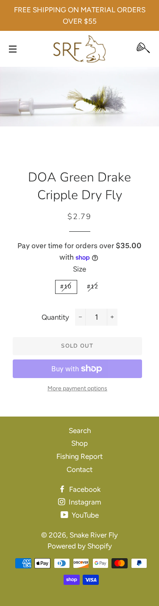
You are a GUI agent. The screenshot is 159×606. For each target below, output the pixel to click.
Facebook (83, 489)
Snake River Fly (94, 535)
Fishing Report (79, 456)
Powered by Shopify (79, 546)
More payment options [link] (77, 388)
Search (80, 430)
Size (79, 269)
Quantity (55, 317)
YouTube (84, 515)
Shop (79, 443)
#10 (66, 287)
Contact (79, 469)
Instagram (84, 502)
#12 (93, 287)
